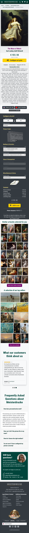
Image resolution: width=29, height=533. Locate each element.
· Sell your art (18, 498)
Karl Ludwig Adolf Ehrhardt (8, 7)
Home (2, 5)
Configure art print (15, 60)
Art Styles (7, 5)
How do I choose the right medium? (13, 438)
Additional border (6, 123)
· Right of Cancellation (6, 503)
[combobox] (14, 125)
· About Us (4, 506)
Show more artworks (14, 345)
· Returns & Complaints (7, 505)
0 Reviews (17, 110)
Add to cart (15, 205)
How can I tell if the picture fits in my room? (14, 432)
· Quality (17, 499)
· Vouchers (18, 503)
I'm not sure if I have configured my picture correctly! (13, 445)
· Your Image (18, 496)
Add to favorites (21, 107)
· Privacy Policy (5, 501)
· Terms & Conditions (6, 499)
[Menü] (1, 1)
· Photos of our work (20, 501)
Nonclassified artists (15, 5)
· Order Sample (19, 505)
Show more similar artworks (14, 285)
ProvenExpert (11, 381)
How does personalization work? (13, 409)
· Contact (4, 496)
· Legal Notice (5, 498)
